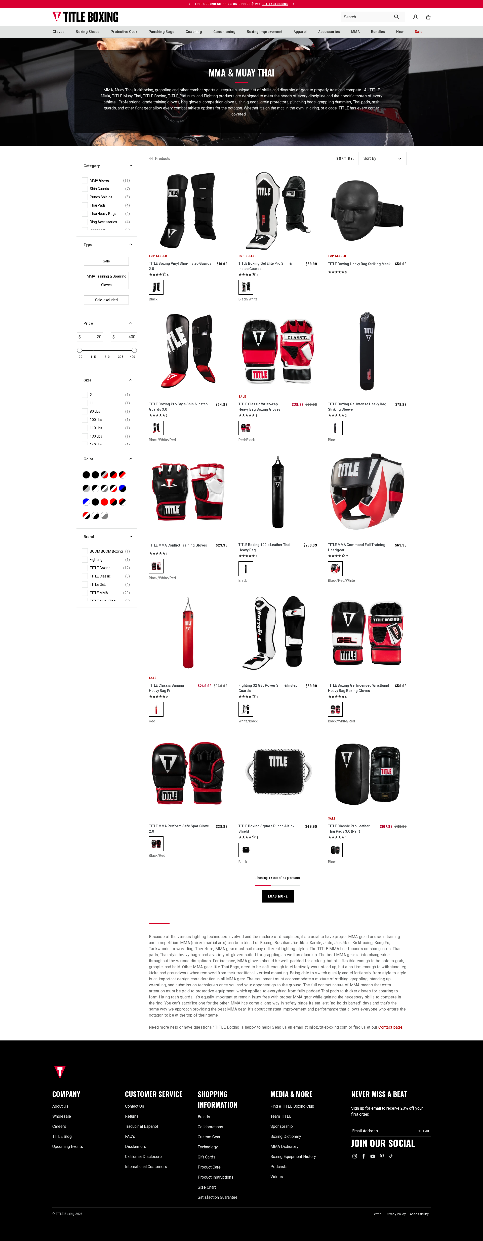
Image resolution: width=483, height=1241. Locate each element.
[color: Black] (156, 287)
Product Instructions (215, 1177)
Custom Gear (209, 1137)
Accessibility (419, 1214)
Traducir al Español (141, 1126)
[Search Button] (396, 16)
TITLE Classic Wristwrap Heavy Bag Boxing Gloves (259, 406)
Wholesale (61, 1116)
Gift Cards (206, 1157)
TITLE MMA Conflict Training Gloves (178, 545)
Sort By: (345, 159)
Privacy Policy (396, 1214)
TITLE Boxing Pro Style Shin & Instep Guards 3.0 (178, 406)
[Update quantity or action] (189, 4)
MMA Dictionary (284, 1146)
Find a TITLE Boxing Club (292, 1106)
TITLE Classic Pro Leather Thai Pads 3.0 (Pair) (349, 828)
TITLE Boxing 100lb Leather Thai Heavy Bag (264, 547)
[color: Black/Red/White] (335, 569)
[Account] (415, 16)
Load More (278, 896)
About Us (60, 1106)
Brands (204, 1116)
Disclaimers (135, 1146)
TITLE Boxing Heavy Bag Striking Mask (359, 264)
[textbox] (92, 337)
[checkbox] (110, 180)
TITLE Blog (62, 1136)
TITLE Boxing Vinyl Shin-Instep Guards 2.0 (180, 266)
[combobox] (373, 17)
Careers (59, 1126)
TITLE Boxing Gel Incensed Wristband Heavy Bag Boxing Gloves (358, 688)
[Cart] (428, 17)
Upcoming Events (67, 1146)
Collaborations (210, 1126)
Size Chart (207, 1187)
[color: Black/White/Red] (156, 428)
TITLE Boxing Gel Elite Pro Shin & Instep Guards (265, 266)
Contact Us (134, 1106)
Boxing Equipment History (293, 1156)
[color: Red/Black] (246, 428)
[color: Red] (156, 709)
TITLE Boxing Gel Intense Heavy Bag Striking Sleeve (357, 406)
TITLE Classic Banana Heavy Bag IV (166, 688)
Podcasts (279, 1166)
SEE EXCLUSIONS (275, 4)
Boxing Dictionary (285, 1136)
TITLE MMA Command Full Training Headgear (356, 547)
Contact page (390, 1027)
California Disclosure (143, 1156)
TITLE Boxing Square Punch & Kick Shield (266, 828)
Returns (132, 1116)
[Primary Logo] (85, 17)
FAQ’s (130, 1136)
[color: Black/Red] (156, 844)
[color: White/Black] (246, 709)
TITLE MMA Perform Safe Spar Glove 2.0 (179, 828)
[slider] (79, 350)
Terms (377, 1214)
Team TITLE (280, 1116)
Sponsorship (281, 1126)
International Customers (146, 1166)
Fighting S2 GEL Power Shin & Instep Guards (267, 688)
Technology (208, 1147)
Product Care (209, 1167)
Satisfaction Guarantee (217, 1197)
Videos (276, 1176)
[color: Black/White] (246, 287)
